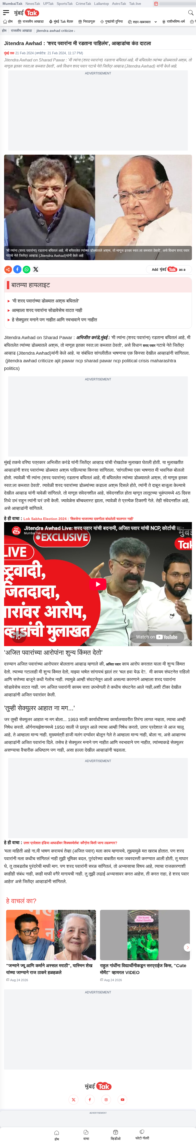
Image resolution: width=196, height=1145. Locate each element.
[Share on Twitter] (36, 269)
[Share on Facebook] (17, 269)
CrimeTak (83, 4)
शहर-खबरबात (142, 22)
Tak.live (135, 4)
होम (4, 31)
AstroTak (119, 4)
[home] (98, 1086)
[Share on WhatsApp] (26, 269)
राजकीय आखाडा (21, 31)
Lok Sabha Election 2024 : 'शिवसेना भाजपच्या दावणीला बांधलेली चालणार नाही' (78, 519)
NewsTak (33, 4)
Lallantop (101, 4)
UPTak (48, 4)
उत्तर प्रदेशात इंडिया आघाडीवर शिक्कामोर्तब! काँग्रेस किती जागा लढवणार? (70, 843)
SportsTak (65, 4)
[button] (51, 935)
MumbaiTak (12, 4)
